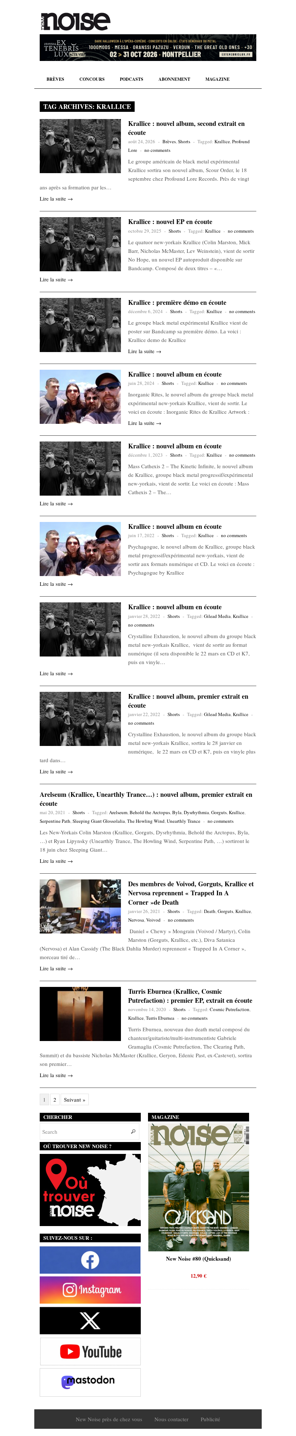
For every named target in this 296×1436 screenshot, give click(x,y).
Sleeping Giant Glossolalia (99, 821)
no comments (157, 150)
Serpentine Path (55, 821)
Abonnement (174, 79)
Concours (92, 79)
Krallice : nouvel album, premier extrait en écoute (188, 700)
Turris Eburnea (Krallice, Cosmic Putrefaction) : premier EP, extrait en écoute (190, 996)
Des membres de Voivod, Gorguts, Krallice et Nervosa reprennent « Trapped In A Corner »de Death (191, 892)
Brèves (55, 79)
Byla (177, 812)
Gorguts (219, 812)
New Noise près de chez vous (109, 1419)
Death (210, 911)
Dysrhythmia (196, 812)
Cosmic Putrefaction (229, 1009)
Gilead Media (217, 616)
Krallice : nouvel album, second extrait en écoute (186, 128)
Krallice (222, 141)
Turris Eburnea (160, 1018)
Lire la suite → (56, 198)
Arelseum (118, 812)
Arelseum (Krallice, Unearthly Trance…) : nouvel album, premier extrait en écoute (146, 799)
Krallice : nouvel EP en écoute (170, 221)
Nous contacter (171, 1419)
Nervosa (136, 920)
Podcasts (131, 79)
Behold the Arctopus (150, 812)
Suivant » (75, 1099)
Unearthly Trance (183, 821)
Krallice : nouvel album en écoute (175, 374)
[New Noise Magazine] (76, 22)
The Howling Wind (146, 821)
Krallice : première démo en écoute (177, 302)
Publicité (210, 1419)
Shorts (184, 141)
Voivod (153, 920)
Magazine (217, 79)
